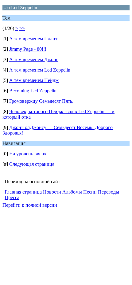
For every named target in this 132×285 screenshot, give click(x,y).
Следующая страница (31, 164)
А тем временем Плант (33, 38)
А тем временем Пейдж (34, 80)
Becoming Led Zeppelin (32, 90)
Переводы (108, 191)
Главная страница (23, 191)
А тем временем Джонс (33, 59)
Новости (52, 191)
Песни (90, 191)
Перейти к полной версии (29, 205)
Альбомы (72, 191)
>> (22, 28)
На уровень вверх (27, 153)
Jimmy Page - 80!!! (27, 49)
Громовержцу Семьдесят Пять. (41, 101)
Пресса (12, 197)
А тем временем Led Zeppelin (39, 69)
